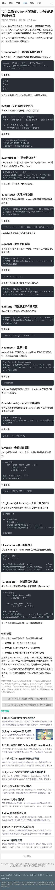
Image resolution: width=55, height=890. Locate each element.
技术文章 (25, 875)
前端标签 (41, 875)
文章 (25, 3)
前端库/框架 (5, 879)
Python (33, 20)
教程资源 (33, 875)
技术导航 (9, 875)
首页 (4, 3)
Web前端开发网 (18, 882)
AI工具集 (49, 875)
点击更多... (27, 856)
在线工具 (17, 875)
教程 (32, 3)
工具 (18, 3)
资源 (11, 3)
